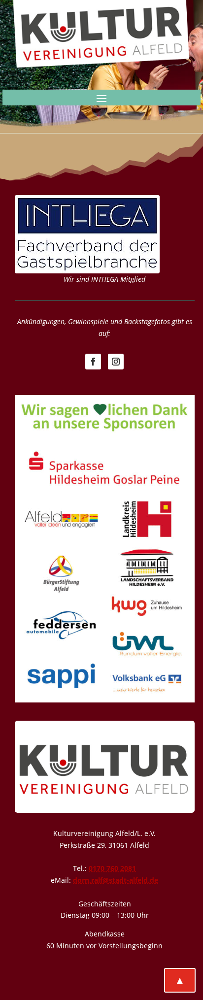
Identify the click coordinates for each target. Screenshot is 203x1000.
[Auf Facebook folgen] (93, 361)
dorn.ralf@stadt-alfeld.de (115, 880)
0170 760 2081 (112, 868)
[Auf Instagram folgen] (116, 361)
